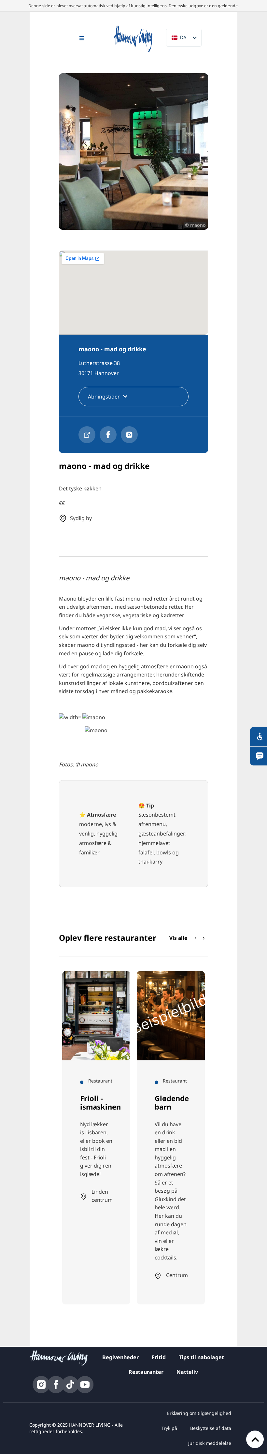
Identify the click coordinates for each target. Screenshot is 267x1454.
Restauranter (146, 1371)
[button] (204, 938)
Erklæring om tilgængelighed (199, 1413)
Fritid (159, 1357)
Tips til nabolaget (201, 1357)
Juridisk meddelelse (209, 1443)
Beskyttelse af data (210, 1428)
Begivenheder (120, 1357)
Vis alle (178, 938)
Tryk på (169, 1428)
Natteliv (187, 1371)
